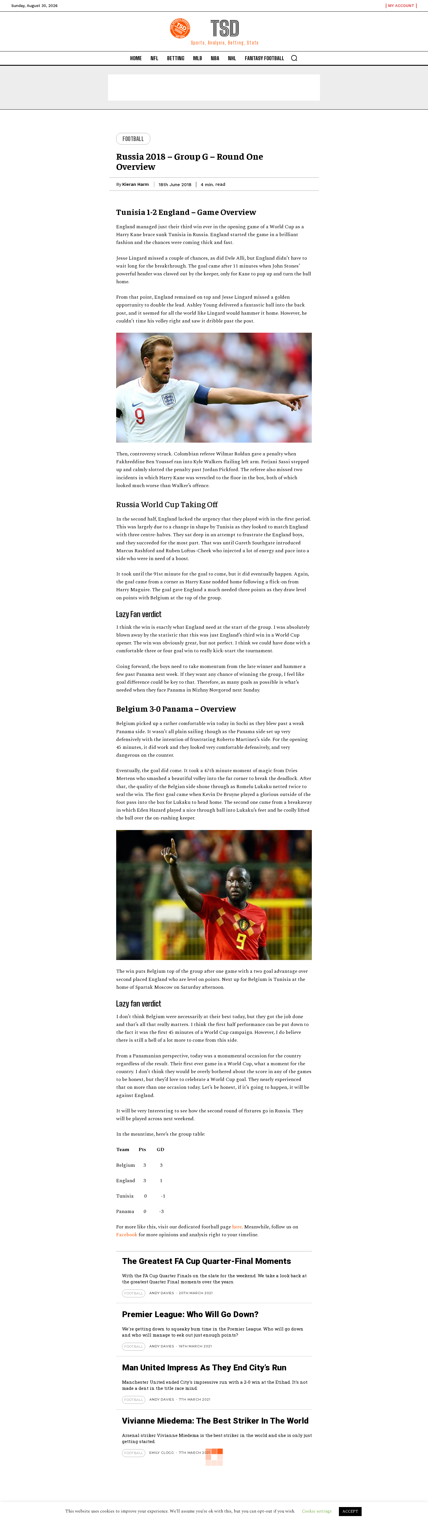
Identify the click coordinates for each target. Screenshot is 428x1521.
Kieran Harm (135, 184)
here (237, 1227)
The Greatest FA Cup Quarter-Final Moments (206, 1261)
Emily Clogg (161, 1453)
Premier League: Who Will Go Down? (190, 1314)
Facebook (127, 1235)
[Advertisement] (214, 87)
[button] (294, 58)
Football (133, 139)
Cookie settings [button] (317, 1511)
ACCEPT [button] (350, 1511)
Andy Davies (161, 1293)
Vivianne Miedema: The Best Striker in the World (215, 1421)
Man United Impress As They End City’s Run (204, 1367)
